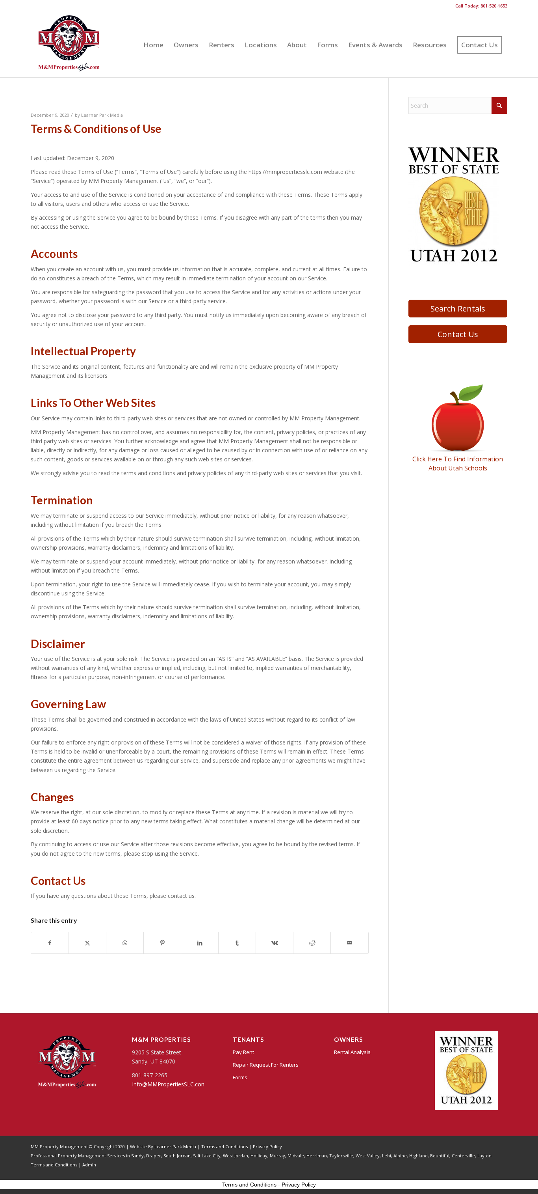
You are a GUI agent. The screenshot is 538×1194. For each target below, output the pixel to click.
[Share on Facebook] (50, 942)
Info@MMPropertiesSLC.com (169, 1084)
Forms (240, 1077)
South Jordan (177, 1156)
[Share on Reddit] (311, 942)
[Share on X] (87, 942)
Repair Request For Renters (266, 1064)
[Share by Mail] (349, 942)
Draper (153, 1156)
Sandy (137, 1156)
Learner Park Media (102, 115)
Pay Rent (243, 1052)
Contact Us (458, 334)
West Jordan (235, 1156)
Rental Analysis (352, 1052)
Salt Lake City (207, 1156)
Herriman (316, 1156)
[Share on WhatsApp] (124, 942)
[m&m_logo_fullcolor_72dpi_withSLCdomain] (69, 44)
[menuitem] (153, 44)
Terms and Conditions (224, 1146)
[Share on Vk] (274, 942)
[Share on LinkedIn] (199, 942)
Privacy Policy (267, 1146)
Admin (89, 1165)
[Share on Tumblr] (237, 942)
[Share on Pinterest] (162, 942)
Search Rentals (457, 308)
